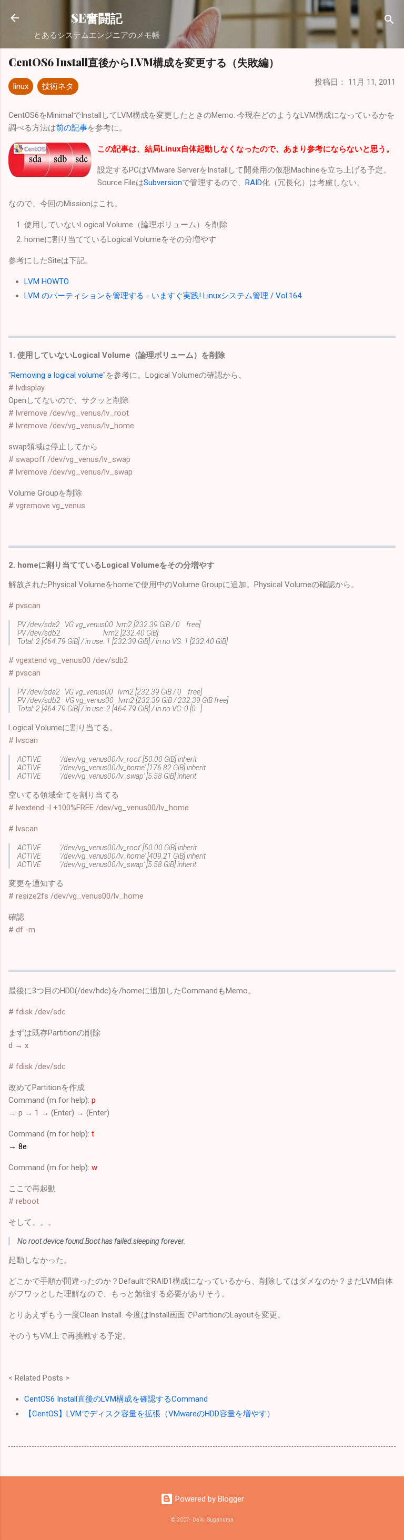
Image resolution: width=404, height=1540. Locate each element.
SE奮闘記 (97, 17)
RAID (253, 182)
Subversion (163, 182)
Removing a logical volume (57, 375)
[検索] (389, 21)
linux (20, 86)
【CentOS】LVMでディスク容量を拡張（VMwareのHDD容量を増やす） (149, 1413)
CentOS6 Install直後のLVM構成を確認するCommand (116, 1399)
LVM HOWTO (46, 281)
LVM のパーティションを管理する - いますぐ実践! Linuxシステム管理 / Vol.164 (162, 295)
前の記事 (71, 128)
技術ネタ (58, 86)
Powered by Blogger (208, 1499)
